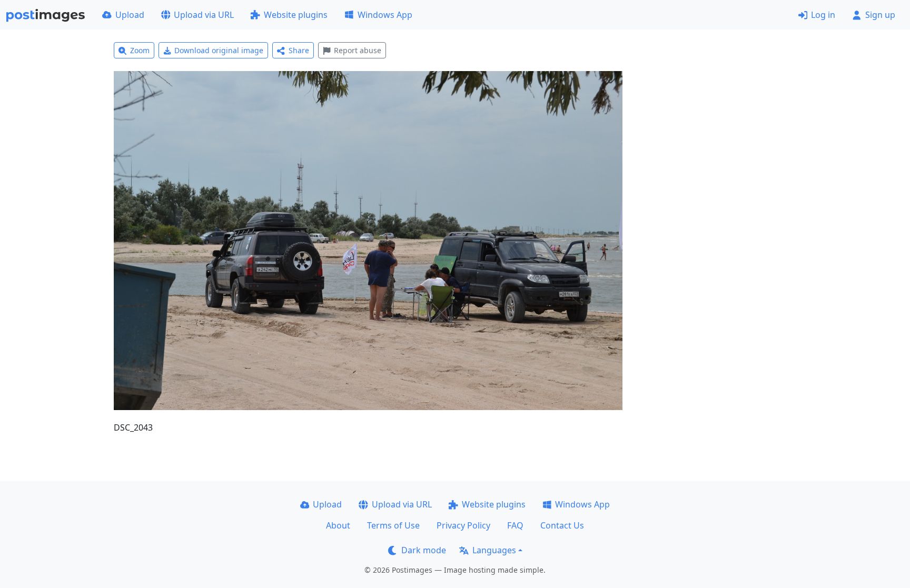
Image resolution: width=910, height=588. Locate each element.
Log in (823, 15)
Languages (494, 550)
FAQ (515, 525)
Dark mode (423, 550)
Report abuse (357, 50)
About (338, 525)
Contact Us (562, 525)
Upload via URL (204, 15)
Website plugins (296, 15)
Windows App (385, 15)
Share (299, 50)
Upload (129, 15)
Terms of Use (393, 525)
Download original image (218, 50)
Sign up (880, 15)
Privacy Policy (463, 525)
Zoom (140, 50)
